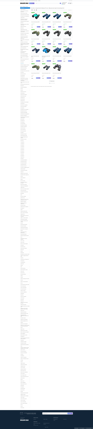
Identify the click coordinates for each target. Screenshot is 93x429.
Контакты (35, 419)
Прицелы (22, 322)
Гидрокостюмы (22, 187)
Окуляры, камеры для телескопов (25, 278)
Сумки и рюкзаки (23, 349)
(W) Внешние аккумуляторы (24, 66)
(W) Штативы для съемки (24, 135)
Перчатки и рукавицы (23, 296)
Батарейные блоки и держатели (25, 174)
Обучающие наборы (23, 274)
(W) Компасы (22, 85)
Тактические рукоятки (23, 351)
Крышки (22, 230)
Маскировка (22, 245)
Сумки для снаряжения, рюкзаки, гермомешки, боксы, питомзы (25, 348)
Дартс (21, 194)
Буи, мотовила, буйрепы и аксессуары (24, 182)
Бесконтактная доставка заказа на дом (33, 0)
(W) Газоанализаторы (23, 69)
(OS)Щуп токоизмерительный (24, 46)
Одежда (22, 275)
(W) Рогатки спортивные (24, 115)
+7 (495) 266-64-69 (64, 2)
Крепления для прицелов (24, 224)
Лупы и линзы (22, 242)
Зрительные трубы (23, 205)
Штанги (22, 404)
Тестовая (22, 360)
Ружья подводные (23, 333)
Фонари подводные (23, 382)
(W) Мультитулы (23, 100)
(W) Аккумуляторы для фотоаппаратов (23, 52)
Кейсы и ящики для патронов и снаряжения (25, 216)
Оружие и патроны (23, 290)
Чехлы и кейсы (22, 397)
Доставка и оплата (36, 425)
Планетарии (22, 299)
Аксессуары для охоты (23, 164)
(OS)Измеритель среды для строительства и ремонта (24, 19)
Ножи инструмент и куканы (24, 269)
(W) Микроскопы (23, 97)
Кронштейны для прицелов (24, 227)
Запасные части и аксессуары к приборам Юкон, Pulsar (25, 199)
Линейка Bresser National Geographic (24, 239)
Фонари (22, 379)
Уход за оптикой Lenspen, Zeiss (24, 376)
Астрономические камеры (24, 170)
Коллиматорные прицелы (24, 219)
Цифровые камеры (23, 394)
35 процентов (22, 149)
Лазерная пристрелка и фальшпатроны (24, 232)
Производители (55, 419)
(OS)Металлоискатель (23, 26)
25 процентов (22, 146)
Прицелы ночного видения (24, 323)
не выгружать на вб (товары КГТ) (25, 259)
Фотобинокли (22, 385)
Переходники (22, 293)
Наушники (22, 257)
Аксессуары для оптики (23, 161)
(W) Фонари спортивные (24, 126)
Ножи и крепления (23, 268)
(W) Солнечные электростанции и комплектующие (25, 117)
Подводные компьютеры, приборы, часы (25, 306)
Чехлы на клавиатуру (23, 401)
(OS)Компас (22, 22)
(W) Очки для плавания (23, 106)
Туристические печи (23, 370)
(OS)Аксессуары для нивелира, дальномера (24, 11)
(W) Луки (22, 88)
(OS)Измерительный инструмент (25, 21)
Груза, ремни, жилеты (23, 190)
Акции (54, 420)
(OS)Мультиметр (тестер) (24, 29)
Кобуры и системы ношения (24, 217)
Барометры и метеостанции (24, 173)
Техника (22, 361)
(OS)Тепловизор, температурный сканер (25, 40)
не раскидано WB (23, 262)
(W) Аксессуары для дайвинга (24, 53)
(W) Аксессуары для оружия (24, 55)
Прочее (22, 327)
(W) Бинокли (22, 63)
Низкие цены (22, 263)
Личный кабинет (70, 0)
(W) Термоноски (23, 120)
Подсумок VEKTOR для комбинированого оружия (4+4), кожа (25, 316)
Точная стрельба (23, 367)
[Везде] (59, 3)
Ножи (21, 266)
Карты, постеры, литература (24, 212)
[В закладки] (37, 20)
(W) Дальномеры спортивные (24, 78)
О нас (34, 424)
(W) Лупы (22, 90)
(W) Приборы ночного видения (24, 109)
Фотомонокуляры (23, 388)
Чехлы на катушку (23, 400)
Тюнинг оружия (23, 373)
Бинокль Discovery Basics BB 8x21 (35, 56)
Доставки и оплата (22, 0)
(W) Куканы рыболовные (24, 87)
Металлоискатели (23, 246)
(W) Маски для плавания (24, 94)
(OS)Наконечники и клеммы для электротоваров (25, 31)
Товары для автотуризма (24, 364)
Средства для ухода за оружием (25, 344)
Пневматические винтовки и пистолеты (24, 302)
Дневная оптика (23, 197)
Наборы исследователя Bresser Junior (24, 256)
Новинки (22, 265)
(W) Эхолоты (22, 140)
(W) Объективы (22, 103)
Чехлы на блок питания (24, 398)
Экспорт (22, 406)
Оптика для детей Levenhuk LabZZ (25, 284)
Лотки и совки (22, 240)
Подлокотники (22, 310)
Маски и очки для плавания (24, 243)
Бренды (22, 179)
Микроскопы (22, 249)
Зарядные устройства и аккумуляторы (24, 203)
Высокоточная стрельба (24, 184)
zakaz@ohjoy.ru (64, 3)
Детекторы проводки (23, 196)
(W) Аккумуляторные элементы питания (24, 49)
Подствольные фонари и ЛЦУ (24, 313)
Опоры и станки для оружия (24, 281)
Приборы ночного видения (24, 319)
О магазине (26, 0)
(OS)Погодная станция (23, 34)
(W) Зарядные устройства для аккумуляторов (24, 80)
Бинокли (22, 176)
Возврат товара (45, 419)
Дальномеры (22, 193)
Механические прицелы (24, 248)
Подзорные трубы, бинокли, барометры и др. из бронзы (24, 308)
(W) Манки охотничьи (23, 91)
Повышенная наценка (23, 304)
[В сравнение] (35, 20)
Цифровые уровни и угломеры (24, 395)
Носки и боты (22, 271)
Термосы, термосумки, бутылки (24, 358)
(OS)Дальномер (22, 17)
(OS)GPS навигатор (23, 9)
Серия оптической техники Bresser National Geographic (25, 338)
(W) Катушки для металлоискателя (25, 84)
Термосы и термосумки (23, 357)
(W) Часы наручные (23, 129)
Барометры (22, 171)
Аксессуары (22, 158)
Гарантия (39, 0)
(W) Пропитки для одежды (24, 112)
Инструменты (22, 208)
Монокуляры (22, 252)
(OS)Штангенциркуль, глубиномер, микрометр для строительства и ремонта (25, 44)
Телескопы (22, 354)
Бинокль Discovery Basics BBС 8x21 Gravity (46, 56)
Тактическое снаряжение (24, 352)
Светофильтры (22, 336)
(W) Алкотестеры (23, 60)
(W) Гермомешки (23, 75)
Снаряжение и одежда (23, 341)
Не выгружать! (22, 260)
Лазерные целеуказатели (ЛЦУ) (25, 235)
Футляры (22, 391)
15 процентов (22, 143)
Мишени (22, 251)
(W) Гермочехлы (23, 76)
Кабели (21, 209)
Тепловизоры (22, 355)
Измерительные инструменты (24, 206)
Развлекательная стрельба (24, 330)
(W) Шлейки (22, 132)
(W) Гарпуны (22, 72)
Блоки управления (23, 177)
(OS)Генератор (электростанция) (25, 14)
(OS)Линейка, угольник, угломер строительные (25, 24)
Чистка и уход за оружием (24, 403)
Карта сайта (65, 419)
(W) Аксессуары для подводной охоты (24, 57)
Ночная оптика (22, 272)
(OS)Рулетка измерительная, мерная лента (24, 38)
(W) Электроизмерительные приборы (24, 137)
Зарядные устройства (23, 201)
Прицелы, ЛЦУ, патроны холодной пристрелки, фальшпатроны (25, 325)
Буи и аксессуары (23, 180)
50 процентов (22, 155)
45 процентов (22, 152)
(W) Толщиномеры (23, 123)
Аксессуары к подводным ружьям (25, 167)
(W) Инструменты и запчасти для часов (25, 82)
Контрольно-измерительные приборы (24, 221)
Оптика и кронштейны (23, 287)
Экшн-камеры (22, 407)
